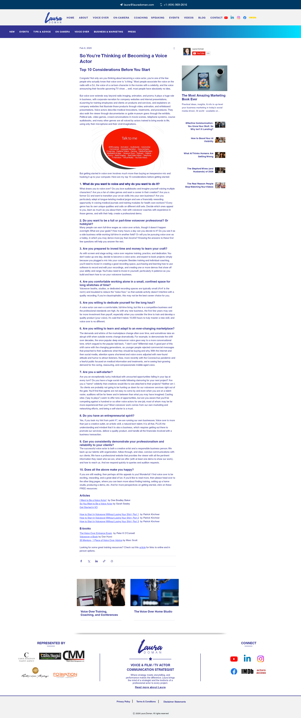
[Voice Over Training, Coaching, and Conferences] (101, 592)
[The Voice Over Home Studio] (154, 592)
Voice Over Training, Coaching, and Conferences (99, 613)
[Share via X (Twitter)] (88, 561)
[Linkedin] (232, 18)
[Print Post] (111, 561)
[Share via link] (104, 561)
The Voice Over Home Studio (153, 611)
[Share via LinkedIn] (96, 561)
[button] (174, 18)
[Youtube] (234, 659)
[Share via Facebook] (81, 561)
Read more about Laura (150, 687)
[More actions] (174, 48)
